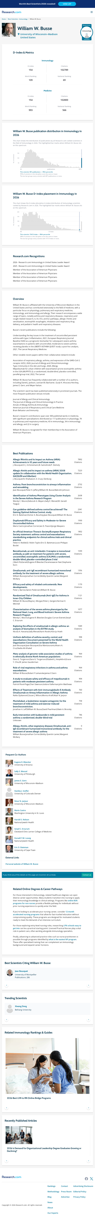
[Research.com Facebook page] (86, 1178)
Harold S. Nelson (21, 819)
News (50, 1202)
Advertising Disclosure (83, 1186)
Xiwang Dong (21, 1006)
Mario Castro (20, 810)
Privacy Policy (79, 1197)
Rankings (51, 1186)
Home (4, 19)
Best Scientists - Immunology (17, 19)
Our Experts (53, 1213)
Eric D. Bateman (21, 847)
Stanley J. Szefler (21, 791)
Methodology (53, 1191)
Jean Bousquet (21, 971)
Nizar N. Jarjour (21, 801)
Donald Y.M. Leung (22, 838)
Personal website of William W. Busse (22, 864)
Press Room (66, 1191)
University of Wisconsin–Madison (39, 34)
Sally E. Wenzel (20, 771)
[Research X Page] (91, 1178)
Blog (49, 1197)
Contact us (87, 875)
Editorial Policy (79, 1191)
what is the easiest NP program (62, 939)
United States (28, 37)
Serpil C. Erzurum (22, 829)
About (50, 1207)
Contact (64, 1186)
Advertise (65, 1197)
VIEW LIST (67, 4)
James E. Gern (20, 780)
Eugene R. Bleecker (22, 762)
